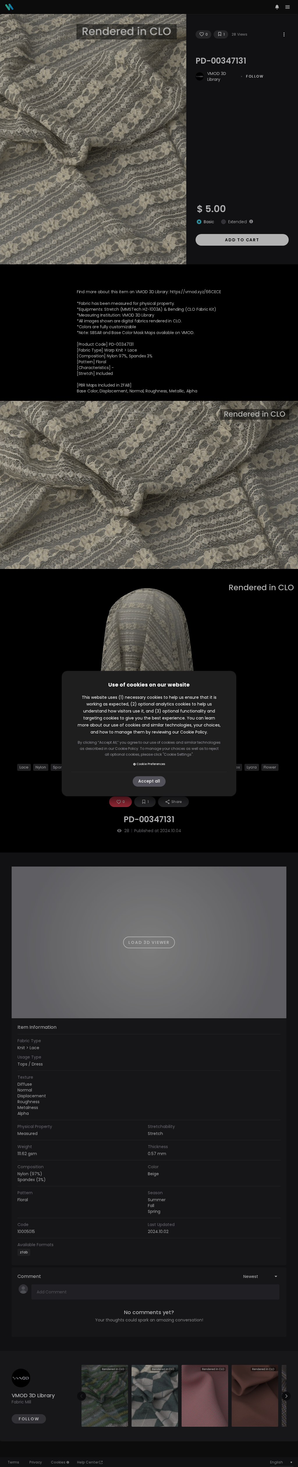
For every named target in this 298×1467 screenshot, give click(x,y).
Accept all (149, 781)
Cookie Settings (177, 754)
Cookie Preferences (150, 764)
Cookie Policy (193, 732)
